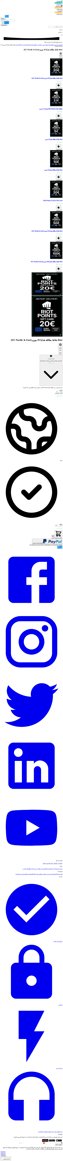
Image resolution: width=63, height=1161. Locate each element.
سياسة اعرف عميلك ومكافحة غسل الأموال (43, 874)
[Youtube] (31, 858)
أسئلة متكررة (26, 868)
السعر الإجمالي (58, 393)
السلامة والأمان (28, 874)
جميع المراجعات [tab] (47, 544)
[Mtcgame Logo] (57, 548)
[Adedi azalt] (61, 392)
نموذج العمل (46, 863)
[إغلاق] (61, 35)
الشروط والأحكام (58, 874)
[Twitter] (31, 734)
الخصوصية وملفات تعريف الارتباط (38, 868)
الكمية (60, 390)
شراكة (50, 863)
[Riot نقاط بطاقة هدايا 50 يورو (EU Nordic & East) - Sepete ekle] (61, 241)
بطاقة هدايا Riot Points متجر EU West (26, 45)
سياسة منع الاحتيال (20, 874)
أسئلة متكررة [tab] (55, 544)
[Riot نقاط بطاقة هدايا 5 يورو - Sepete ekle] (61, 149)
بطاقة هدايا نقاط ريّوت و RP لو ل (45, 45)
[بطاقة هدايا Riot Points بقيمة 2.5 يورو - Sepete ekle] (61, 119)
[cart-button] (7, 25)
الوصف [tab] (60, 544)
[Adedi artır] (56, 392)
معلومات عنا (59, 863)
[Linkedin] (31, 796)
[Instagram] (31, 672)
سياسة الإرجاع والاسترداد (53, 868)
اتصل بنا (54, 863)
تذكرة (60, 868)
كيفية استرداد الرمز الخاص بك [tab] (36, 544)
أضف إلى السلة (58, 537)
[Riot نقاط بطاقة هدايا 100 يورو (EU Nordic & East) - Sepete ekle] (61, 271)
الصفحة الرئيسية (58, 45)
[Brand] (5, 17)
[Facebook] (31, 610)
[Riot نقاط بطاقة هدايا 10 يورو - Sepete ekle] (61, 180)
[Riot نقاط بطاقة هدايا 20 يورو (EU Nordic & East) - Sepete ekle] (61, 88)
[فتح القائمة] (1, 17)
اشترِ (53, 537)
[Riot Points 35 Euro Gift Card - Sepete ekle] (61, 210)
